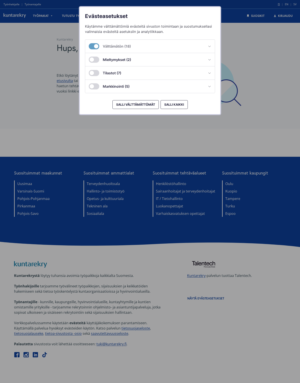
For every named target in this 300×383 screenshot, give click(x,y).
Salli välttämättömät (135, 104)
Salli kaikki (174, 104)
